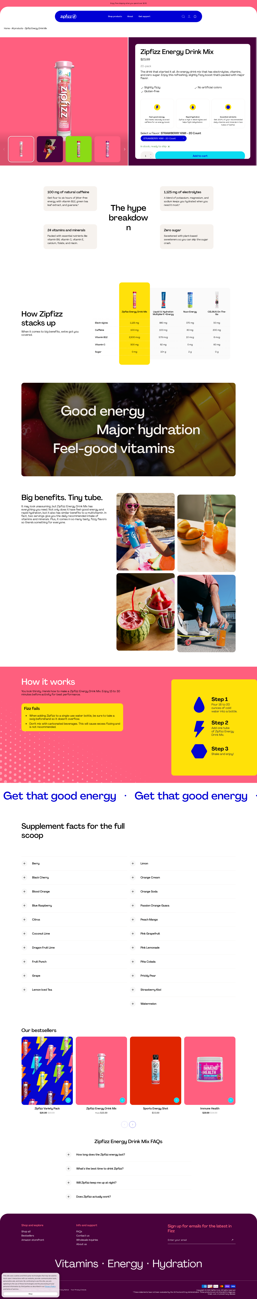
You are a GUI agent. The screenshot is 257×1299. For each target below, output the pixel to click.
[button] (183, 16)
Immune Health (209, 1108)
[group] (64, 101)
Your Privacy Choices (78, 1290)
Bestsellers (27, 1235)
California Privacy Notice (60, 1290)
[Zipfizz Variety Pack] (47, 1071)
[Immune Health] (209, 1071)
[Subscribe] (232, 1240)
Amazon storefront (32, 1240)
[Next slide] (124, 148)
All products (17, 28)
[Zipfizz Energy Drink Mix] (101, 1071)
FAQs (79, 1231)
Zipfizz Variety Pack (47, 1108)
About (130, 16)
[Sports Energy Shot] (155, 1071)
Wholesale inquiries (87, 1240)
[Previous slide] (4, 148)
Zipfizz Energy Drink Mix (101, 1108)
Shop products (115, 16)
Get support (144, 16)
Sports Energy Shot (155, 1108)
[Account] (189, 16)
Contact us (82, 1235)
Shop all (25, 1231)
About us (81, 1244)
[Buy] (68, 1100)
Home (7, 28)
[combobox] (115, 16)
